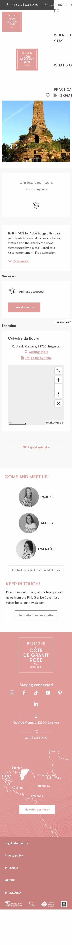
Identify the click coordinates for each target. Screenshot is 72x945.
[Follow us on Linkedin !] (36, 704)
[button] (55, 95)
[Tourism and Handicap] (64, 904)
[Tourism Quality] (31, 904)
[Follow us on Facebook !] (24, 693)
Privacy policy (14, 855)
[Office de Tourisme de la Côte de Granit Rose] (27, 56)
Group (10, 880)
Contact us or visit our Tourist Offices (36, 570)
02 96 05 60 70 (36, 738)
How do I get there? (37, 809)
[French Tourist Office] (48, 904)
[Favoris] (48, 95)
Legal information (16, 843)
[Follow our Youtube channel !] (48, 693)
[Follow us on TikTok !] (36, 693)
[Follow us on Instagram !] (12, 693)
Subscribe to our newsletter (36, 615)
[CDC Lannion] (13, 904)
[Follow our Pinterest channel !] (60, 693)
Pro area (11, 868)
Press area (13, 893)
